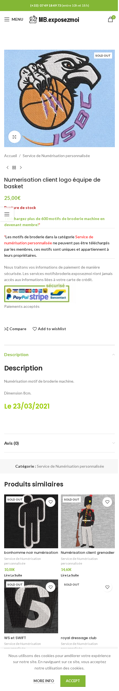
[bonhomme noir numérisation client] (31, 521)
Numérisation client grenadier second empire (88, 555)
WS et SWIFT (15, 638)
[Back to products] (14, 167)
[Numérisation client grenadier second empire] (88, 521)
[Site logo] (55, 19)
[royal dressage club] (88, 606)
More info (44, 681)
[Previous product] (7, 167)
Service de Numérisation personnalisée (56, 155)
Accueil (10, 155)
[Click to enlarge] (14, 137)
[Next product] (20, 167)
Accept (73, 681)
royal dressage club (79, 638)
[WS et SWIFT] (31, 606)
